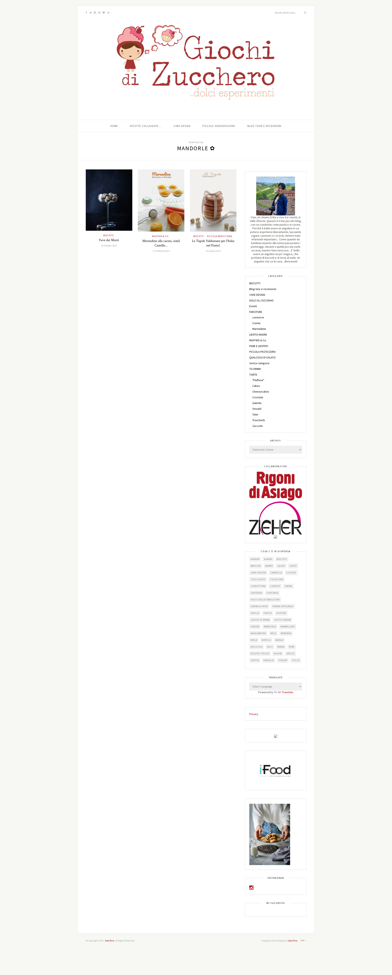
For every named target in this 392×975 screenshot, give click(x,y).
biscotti (282, 559)
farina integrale (283, 606)
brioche (256, 565)
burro (269, 565)
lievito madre (282, 619)
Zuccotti (257, 426)
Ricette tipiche (260, 653)
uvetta (255, 660)
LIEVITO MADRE (258, 334)
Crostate (257, 397)
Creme (256, 323)
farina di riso (259, 606)
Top (302, 940)
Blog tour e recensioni (264, 126)
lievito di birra (260, 619)
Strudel (256, 409)
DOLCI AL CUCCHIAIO (261, 300)
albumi (268, 559)
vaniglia (268, 660)
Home (114, 126)
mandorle (270, 626)
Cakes (256, 386)
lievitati (281, 613)
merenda (286, 633)
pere (292, 646)
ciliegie (291, 572)
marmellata (288, 626)
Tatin (255, 414)
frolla (255, 613)
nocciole (257, 646)
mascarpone (258, 633)
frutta (268, 613)
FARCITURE (255, 312)
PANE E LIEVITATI (258, 346)
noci (270, 646)
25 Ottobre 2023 (109, 245)
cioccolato (258, 579)
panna (281, 646)
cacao (281, 565)
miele (254, 640)
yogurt (282, 660)
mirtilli (266, 640)
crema (288, 586)
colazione (276, 579)
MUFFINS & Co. (160, 236)
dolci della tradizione (265, 599)
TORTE (253, 374)
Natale (279, 640)
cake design (258, 572)
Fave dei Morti (109, 240)
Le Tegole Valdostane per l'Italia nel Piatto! (213, 243)
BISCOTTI (108, 235)
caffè (293, 565)
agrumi (255, 559)
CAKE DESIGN (257, 295)
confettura (258, 586)
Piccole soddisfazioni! (219, 126)
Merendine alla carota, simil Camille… (161, 243)
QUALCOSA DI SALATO (262, 357)
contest (275, 586)
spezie (290, 653)
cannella (276, 572)
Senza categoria (259, 363)
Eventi (253, 306)
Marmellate (259, 329)
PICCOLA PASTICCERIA (219, 236)
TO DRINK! (255, 369)
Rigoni (278, 653)
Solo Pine (109, 940)
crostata (256, 592)
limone (255, 626)
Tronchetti (258, 420)
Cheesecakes (260, 391)
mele (273, 633)
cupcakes (272, 592)
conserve (258, 317)
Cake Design (182, 126)
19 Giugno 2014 (213, 250)
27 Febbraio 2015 (161, 250)
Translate (287, 692)
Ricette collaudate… (145, 126)
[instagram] (251, 888)
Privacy (253, 714)
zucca (296, 660)
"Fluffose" (258, 380)
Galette (257, 403)
